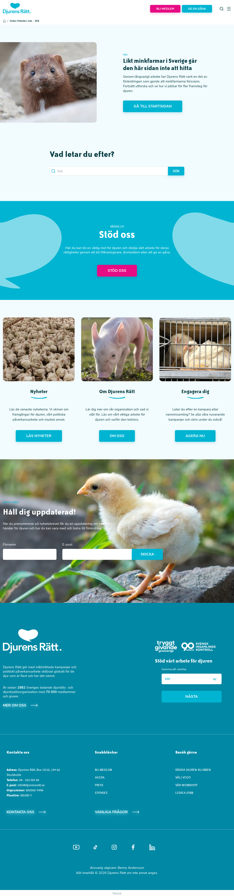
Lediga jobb (184, 793)
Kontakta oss (20, 812)
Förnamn (9, 544)
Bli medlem (103, 770)
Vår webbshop (186, 785)
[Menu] (229, 9)
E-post (67, 544)
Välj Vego (183, 777)
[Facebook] (133, 847)
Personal (117, 893)
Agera (100, 777)
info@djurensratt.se (31, 785)
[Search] (221, 9)
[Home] (17, 8)
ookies (102, 793)
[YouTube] (76, 847)
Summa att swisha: (174, 669)
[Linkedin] (152, 847)
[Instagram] (114, 847)
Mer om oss (14, 705)
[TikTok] (95, 847)
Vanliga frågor (111, 812)
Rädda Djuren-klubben (193, 770)
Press (99, 785)
